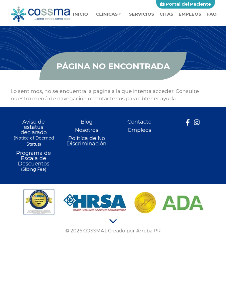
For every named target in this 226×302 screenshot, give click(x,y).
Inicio (80, 14)
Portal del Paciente (187, 4)
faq (212, 14)
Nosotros (86, 130)
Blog (87, 121)
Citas (166, 14)
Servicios (141, 14)
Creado (116, 231)
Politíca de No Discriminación (87, 141)
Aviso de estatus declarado (34, 133)
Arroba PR (148, 231)
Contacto (139, 121)
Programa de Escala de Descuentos (33, 161)
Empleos (190, 14)
